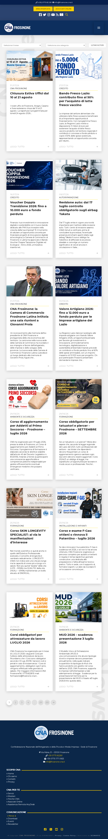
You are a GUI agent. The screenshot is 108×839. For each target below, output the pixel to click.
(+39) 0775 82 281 (45, 2)
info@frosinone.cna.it (64, 2)
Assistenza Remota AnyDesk (21, 804)
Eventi (11, 821)
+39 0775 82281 (55, 755)
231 (40, 702)
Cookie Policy (69, 835)
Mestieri (11, 796)
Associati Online (15, 802)
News (11, 816)
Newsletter (13, 824)
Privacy (11, 782)
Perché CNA (13, 799)
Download (12, 818)
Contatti (11, 779)
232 (47, 702)
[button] (66, 15)
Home (11, 773)
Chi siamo (12, 776)
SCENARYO (95, 835)
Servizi (11, 793)
